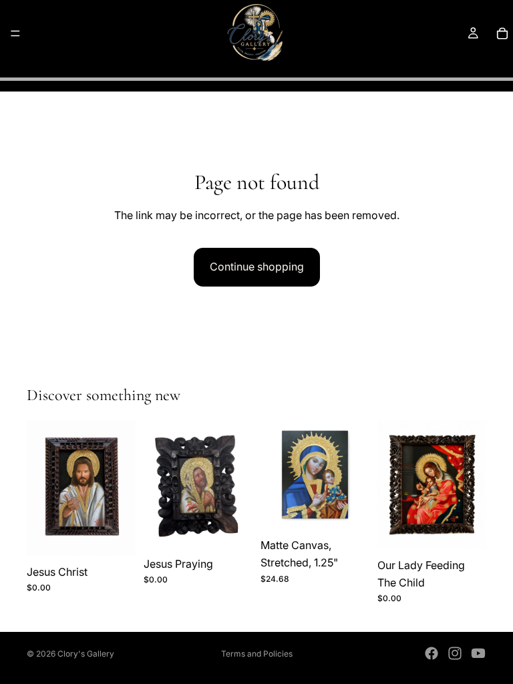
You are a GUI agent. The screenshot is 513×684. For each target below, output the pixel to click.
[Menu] (15, 33)
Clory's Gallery (85, 654)
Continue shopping (257, 266)
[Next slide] (354, 475)
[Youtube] (478, 653)
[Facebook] (431, 653)
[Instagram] (455, 653)
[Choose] (349, 509)
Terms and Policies (257, 654)
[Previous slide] (275, 475)
